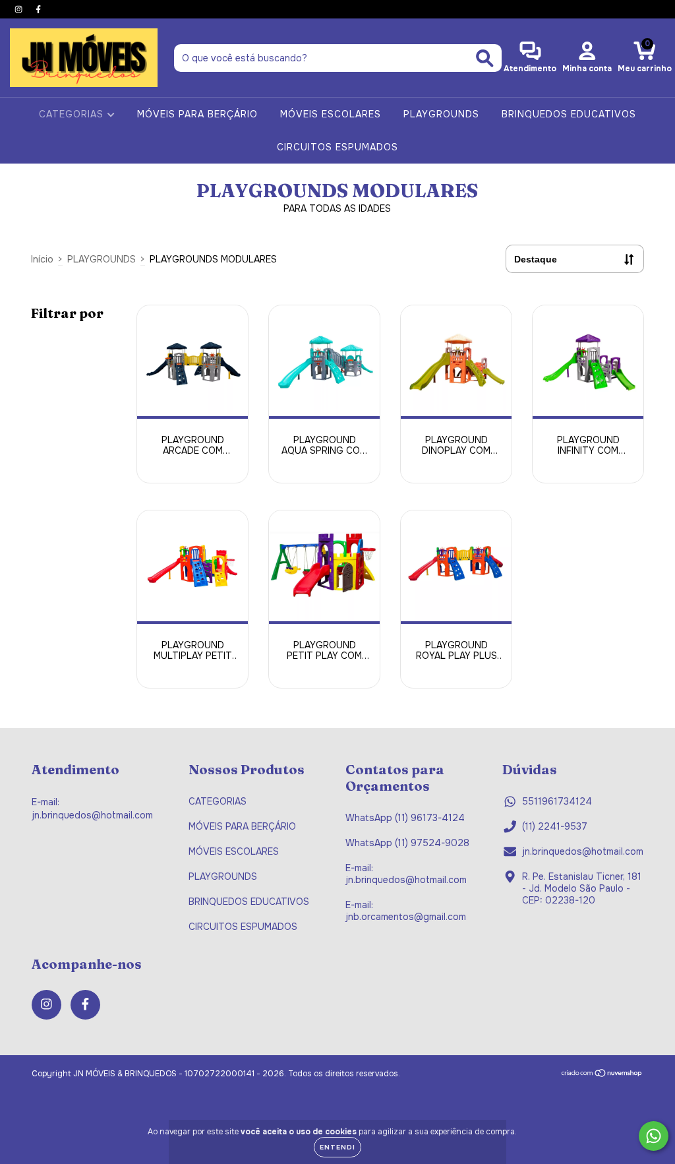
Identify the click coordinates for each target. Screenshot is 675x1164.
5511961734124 (557, 801)
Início (42, 259)
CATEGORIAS (73, 114)
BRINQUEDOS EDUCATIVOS (569, 114)
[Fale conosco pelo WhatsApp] (653, 1136)
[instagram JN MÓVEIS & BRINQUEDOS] (20, 9)
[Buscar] (484, 58)
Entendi (337, 1147)
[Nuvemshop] (602, 1075)
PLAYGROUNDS (441, 114)
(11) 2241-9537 (554, 826)
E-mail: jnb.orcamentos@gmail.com (405, 911)
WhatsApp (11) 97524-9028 (407, 843)
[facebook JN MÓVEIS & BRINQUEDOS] (38, 9)
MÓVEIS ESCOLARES (330, 114)
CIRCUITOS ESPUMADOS (337, 147)
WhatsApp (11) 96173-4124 (405, 818)
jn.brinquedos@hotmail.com (582, 851)
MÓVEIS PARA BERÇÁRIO (197, 114)
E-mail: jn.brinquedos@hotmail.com (406, 874)
